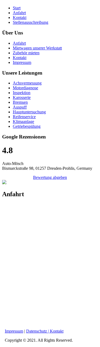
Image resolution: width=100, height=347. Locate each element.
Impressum (22, 62)
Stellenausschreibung (30, 22)
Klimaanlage (23, 121)
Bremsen (20, 102)
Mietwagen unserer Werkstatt (37, 48)
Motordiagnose (25, 88)
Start (17, 8)
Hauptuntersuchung (29, 112)
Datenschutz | (38, 331)
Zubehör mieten (26, 53)
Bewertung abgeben (50, 177)
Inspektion (21, 92)
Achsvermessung (27, 83)
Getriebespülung (27, 126)
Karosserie (22, 97)
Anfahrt (19, 12)
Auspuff (20, 107)
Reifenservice (24, 116)
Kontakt (19, 17)
